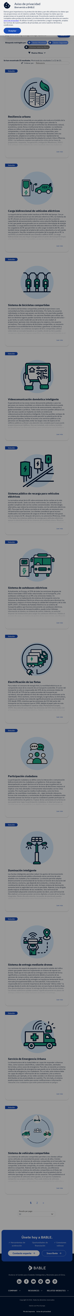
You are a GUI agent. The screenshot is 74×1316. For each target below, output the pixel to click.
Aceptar (12, 30)
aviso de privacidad (11, 20)
